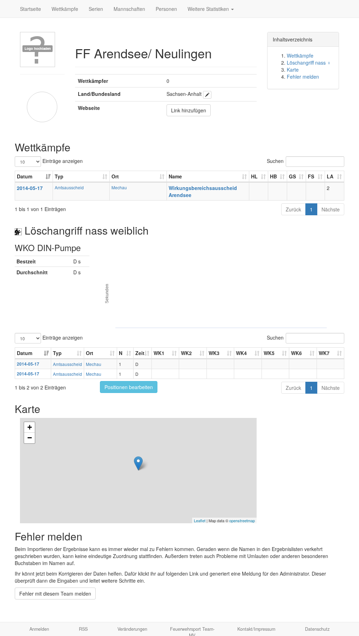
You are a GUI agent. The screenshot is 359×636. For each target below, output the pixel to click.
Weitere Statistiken (209, 8)
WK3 (214, 352)
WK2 (186, 352)
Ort (115, 176)
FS (311, 176)
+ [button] (29, 427)
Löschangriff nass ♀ (309, 62)
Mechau (119, 187)
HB (273, 176)
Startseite (30, 8)
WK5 (269, 352)
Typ (59, 176)
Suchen (275, 160)
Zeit (139, 352)
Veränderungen (132, 629)
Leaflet (199, 520)
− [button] (29, 437)
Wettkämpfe (65, 8)
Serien (96, 8)
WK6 (296, 352)
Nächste (330, 209)
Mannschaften (129, 8)
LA (330, 176)
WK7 (324, 352)
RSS (83, 629)
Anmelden (39, 629)
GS (292, 176)
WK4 (241, 352)
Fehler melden (303, 76)
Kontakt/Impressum (256, 629)
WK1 (159, 352)
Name (175, 176)
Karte (293, 69)
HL (254, 176)
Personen (166, 8)
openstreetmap (242, 520)
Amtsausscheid (69, 187)
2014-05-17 (30, 187)
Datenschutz (317, 629)
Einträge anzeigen (62, 160)
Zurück (293, 209)
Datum (24, 176)
